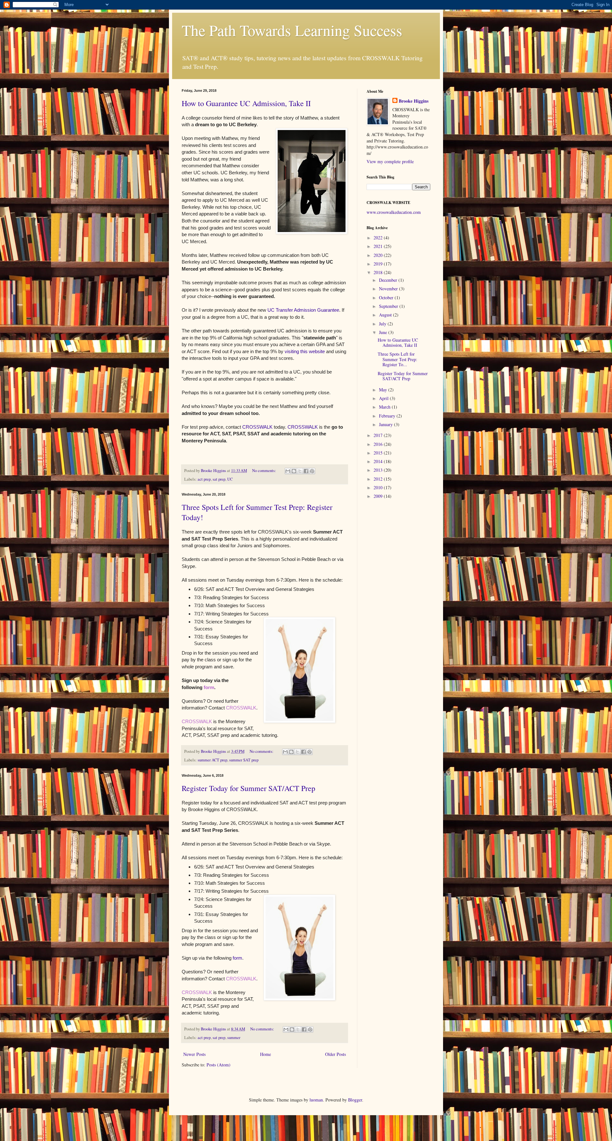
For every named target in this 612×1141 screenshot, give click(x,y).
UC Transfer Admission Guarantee (303, 310)
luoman (316, 1100)
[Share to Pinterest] (312, 471)
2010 (379, 487)
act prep (204, 479)
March (385, 407)
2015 (379, 453)
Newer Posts (194, 1054)
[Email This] (288, 471)
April (384, 398)
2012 (379, 479)
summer (233, 1037)
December (388, 280)
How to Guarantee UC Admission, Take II (246, 103)
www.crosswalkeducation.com (394, 212)
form (209, 687)
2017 (379, 435)
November (389, 289)
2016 (379, 444)
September (389, 306)
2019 (379, 264)
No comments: (264, 470)
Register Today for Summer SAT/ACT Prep (248, 788)
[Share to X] (300, 471)
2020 (379, 255)
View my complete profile (390, 161)
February (388, 416)
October (387, 297)
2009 (379, 496)
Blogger (355, 1100)
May (383, 390)
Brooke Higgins (413, 101)
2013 (379, 470)
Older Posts (335, 1054)
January (386, 424)
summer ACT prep (212, 760)
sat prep (219, 479)
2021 (379, 246)
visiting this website (305, 351)
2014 (379, 461)
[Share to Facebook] (306, 471)
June (383, 332)
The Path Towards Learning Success (292, 30)
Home (265, 1054)
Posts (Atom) (218, 1065)
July (383, 324)
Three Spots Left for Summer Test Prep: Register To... (397, 359)
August (386, 315)
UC (230, 479)
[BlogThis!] (294, 471)
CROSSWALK (257, 427)
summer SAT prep (244, 760)
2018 (379, 272)
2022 (379, 238)
